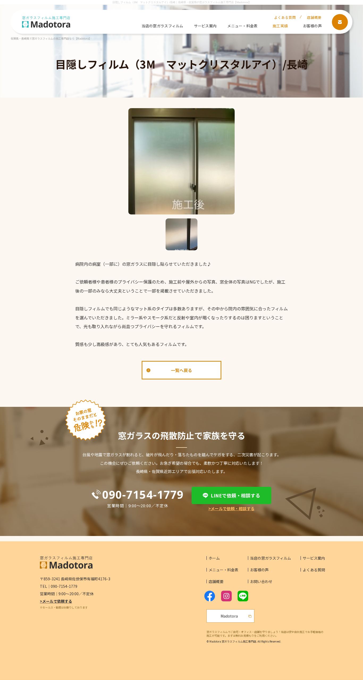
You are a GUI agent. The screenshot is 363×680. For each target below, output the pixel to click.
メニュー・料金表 (242, 25)
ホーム (214, 558)
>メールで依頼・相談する (231, 508)
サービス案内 (205, 25)
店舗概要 (314, 17)
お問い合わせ (261, 581)
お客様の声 (312, 25)
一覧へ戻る (181, 370)
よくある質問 (285, 17)
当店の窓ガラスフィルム (162, 25)
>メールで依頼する (56, 601)
